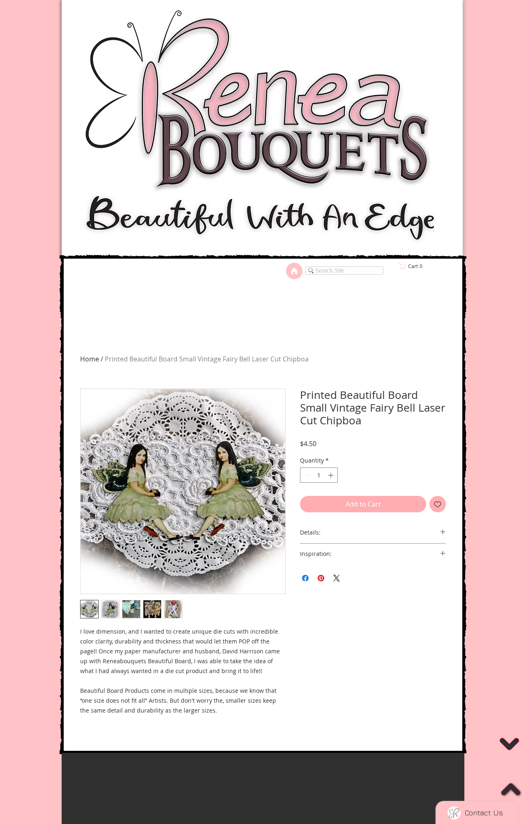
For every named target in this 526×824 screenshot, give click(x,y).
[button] (263, 807)
